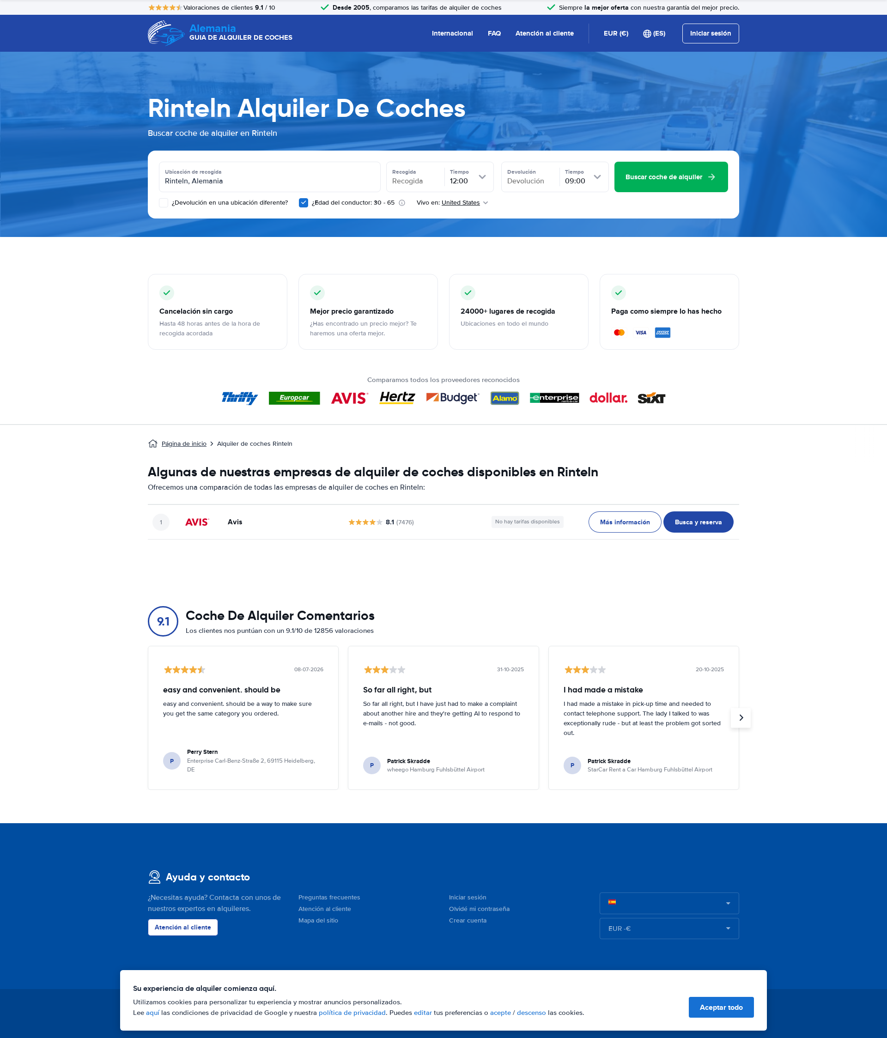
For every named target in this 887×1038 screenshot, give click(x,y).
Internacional (452, 33)
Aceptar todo (721, 1007)
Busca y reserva (698, 522)
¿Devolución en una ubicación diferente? (229, 202)
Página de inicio (184, 444)
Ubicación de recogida (193, 172)
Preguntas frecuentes (329, 897)
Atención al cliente (545, 33)
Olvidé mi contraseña (479, 909)
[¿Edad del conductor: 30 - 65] (303, 202)
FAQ (494, 33)
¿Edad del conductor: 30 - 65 (353, 202)
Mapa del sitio (318, 920)
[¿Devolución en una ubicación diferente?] (163, 202)
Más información (625, 522)
